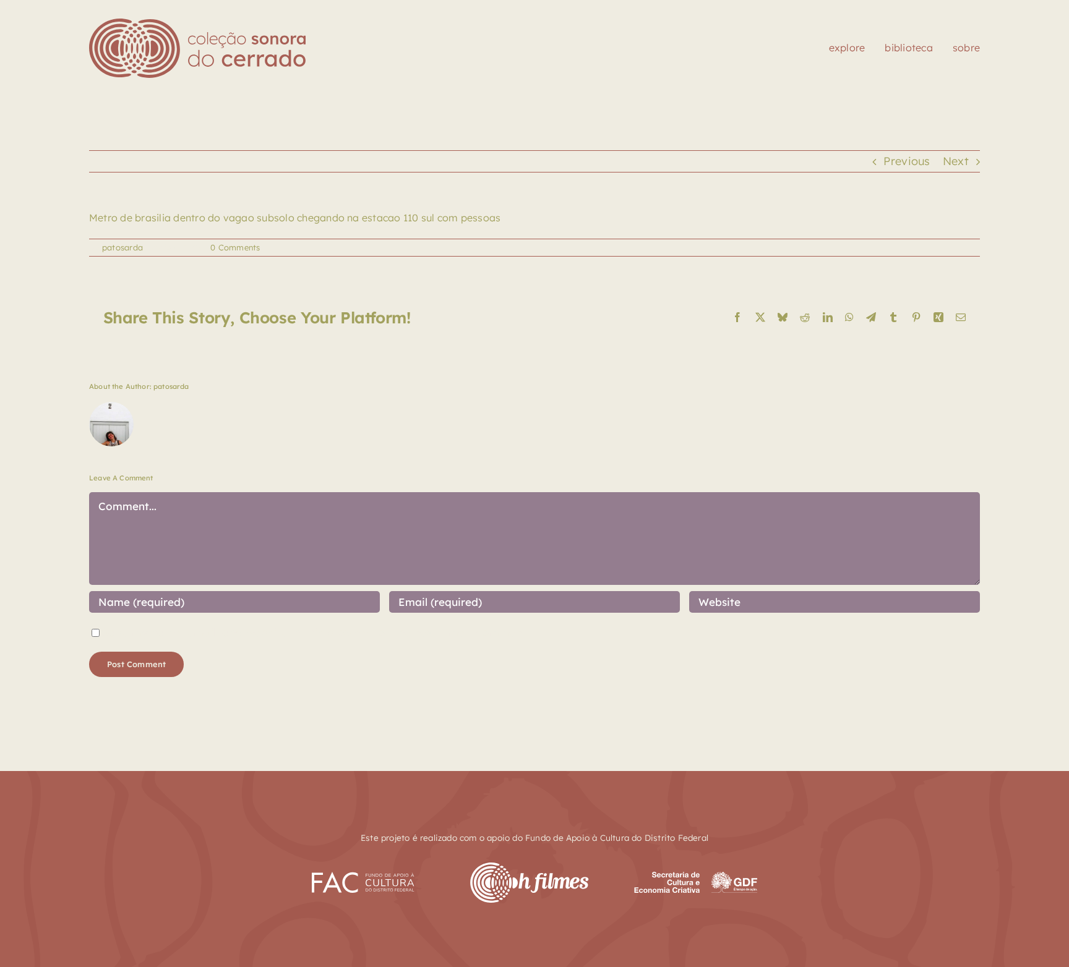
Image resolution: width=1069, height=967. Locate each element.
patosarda (122, 247)
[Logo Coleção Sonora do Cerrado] (197, 24)
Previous (906, 161)
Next (956, 161)
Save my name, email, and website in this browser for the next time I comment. (315, 632)
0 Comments (235, 247)
